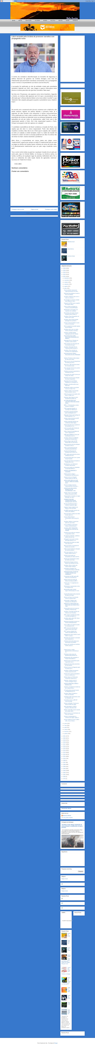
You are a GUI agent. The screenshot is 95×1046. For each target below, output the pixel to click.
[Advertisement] (72, 58)
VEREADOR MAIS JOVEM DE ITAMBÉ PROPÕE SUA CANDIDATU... (71, 573)
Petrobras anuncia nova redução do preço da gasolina (71, 378)
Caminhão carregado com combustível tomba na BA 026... (72, 569)
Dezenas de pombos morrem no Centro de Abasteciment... (71, 622)
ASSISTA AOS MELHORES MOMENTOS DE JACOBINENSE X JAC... (70, 489)
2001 (64, 774)
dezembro (66, 278)
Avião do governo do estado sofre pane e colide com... (72, 394)
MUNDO (45, 20)
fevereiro (66, 731)
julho (65, 288)
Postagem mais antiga (51, 209)
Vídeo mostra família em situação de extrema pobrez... (72, 549)
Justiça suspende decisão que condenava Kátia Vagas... (71, 422)
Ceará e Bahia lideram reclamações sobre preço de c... (71, 518)
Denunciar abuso (66, 808)
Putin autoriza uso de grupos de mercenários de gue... (71, 344)
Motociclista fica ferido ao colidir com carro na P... (71, 543)
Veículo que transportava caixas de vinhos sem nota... (71, 559)
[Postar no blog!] (16, 164)
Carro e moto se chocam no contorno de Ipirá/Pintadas (71, 307)
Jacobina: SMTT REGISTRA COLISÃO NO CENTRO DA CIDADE (71, 529)
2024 (64, 272)
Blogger (56, 1043)
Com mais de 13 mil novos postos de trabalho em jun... (72, 368)
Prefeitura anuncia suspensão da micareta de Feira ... (72, 372)
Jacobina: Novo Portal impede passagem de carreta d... (71, 320)
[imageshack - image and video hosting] (62, 884)
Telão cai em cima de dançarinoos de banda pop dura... (72, 362)
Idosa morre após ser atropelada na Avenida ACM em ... (71, 468)
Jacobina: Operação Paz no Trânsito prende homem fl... (71, 347)
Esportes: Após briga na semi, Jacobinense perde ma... (71, 398)
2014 (64, 750)
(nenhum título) (71, 256)
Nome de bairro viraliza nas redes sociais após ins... (72, 514)
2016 (64, 746)
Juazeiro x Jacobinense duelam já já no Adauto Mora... (72, 687)
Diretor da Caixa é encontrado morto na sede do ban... (71, 598)
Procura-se (69, 1003)
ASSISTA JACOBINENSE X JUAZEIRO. (70, 471)
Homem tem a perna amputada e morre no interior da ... (72, 674)
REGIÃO (60, 20)
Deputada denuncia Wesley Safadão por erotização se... (71, 381)
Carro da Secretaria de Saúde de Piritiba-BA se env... (72, 461)
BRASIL (20, 20)
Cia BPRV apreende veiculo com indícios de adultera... (71, 511)
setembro (66, 284)
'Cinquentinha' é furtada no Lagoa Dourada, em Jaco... (72, 496)
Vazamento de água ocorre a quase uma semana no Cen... (71, 562)
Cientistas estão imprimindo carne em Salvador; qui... (72, 697)
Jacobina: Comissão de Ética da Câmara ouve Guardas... (71, 612)
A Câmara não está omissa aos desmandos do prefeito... (71, 641)
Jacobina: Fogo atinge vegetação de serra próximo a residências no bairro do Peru (72, 826)
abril (65, 727)
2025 (64, 270)
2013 (64, 752)
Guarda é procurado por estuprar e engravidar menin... (72, 533)
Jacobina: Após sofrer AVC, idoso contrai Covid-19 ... (72, 619)
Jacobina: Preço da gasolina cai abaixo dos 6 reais (71, 317)
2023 (64, 274)
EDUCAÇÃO (28, 20)
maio (65, 725)
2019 (64, 740)
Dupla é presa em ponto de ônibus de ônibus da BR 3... (71, 580)
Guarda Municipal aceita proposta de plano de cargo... (72, 594)
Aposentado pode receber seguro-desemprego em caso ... (71, 591)
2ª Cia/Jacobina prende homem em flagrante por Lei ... (71, 691)
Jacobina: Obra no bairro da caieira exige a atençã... (70, 566)
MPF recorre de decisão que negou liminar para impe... (70, 628)
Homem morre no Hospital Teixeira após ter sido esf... (71, 478)
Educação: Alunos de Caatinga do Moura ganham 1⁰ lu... (72, 415)
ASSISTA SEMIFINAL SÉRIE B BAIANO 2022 (71, 684)
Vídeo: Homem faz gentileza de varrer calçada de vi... (71, 432)
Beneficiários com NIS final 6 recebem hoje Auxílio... (70, 464)
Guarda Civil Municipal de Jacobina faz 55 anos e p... (71, 451)
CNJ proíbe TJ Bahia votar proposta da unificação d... (71, 601)
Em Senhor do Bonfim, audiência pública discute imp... (71, 536)
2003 (64, 770)
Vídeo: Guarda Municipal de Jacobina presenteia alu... (70, 448)
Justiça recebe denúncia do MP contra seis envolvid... (71, 419)
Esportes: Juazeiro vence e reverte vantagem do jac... (70, 681)
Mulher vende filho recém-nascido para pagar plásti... (72, 710)
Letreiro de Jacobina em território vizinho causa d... (72, 645)
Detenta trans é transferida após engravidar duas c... (71, 661)
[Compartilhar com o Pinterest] (21, 164)
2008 (64, 760)
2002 (64, 772)
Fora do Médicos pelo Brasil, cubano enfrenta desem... (70, 525)
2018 (64, 742)
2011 (64, 756)
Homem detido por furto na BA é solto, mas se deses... (71, 720)
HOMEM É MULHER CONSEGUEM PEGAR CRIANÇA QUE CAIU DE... (71, 500)
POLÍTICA (52, 20)
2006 (64, 764)
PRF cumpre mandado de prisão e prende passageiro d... (71, 615)
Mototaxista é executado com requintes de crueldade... (71, 310)
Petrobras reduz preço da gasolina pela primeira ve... (71, 655)
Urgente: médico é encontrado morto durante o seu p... (71, 391)
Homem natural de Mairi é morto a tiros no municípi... (71, 323)
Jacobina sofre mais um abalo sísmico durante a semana (71, 330)
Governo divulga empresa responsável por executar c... (71, 485)
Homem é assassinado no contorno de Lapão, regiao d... (71, 717)
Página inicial (34, 209)
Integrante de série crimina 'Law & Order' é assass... (72, 635)
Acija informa (71, 249)
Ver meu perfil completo (67, 817)
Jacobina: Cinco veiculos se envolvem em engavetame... (71, 351)
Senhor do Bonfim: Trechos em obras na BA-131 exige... (71, 704)
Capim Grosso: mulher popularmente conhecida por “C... (71, 651)
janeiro (66, 733)
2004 (64, 768)
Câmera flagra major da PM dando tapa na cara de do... (71, 441)
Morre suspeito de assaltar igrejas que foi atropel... (72, 326)
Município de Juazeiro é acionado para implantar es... (72, 638)
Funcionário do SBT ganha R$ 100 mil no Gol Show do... (71, 577)
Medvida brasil (71, 241)
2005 (64, 766)
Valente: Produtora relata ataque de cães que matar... (71, 358)
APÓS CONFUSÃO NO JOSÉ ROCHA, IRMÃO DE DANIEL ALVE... (71, 481)
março (66, 729)
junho (65, 723)
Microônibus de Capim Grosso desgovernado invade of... (71, 313)
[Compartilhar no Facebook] (19, 164)
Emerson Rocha (67, 815)
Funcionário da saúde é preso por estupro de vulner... (72, 375)
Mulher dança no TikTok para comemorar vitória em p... (71, 677)
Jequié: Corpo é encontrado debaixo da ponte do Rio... (71, 493)
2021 (64, 736)
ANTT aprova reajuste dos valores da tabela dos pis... (71, 632)
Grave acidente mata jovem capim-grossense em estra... (71, 290)
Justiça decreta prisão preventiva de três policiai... (72, 664)
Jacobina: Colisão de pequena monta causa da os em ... (71, 671)
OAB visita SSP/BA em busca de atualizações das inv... (71, 435)
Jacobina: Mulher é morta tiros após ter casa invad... (71, 522)
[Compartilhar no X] (18, 164)
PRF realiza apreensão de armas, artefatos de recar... (72, 455)
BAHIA (13, 20)
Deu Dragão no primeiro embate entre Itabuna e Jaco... (71, 300)
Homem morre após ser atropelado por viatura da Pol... (72, 556)
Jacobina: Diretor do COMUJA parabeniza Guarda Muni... (71, 438)
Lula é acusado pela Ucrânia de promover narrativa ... (71, 428)
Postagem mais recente (18, 209)
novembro (66, 280)
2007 (64, 762)
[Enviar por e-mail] (15, 164)
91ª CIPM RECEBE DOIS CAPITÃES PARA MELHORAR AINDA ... (71, 402)
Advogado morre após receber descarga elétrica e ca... (71, 539)
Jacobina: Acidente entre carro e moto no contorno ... (71, 297)
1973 (64, 778)
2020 (64, 738)
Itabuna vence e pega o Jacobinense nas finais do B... (71, 474)
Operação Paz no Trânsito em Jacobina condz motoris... (71, 341)
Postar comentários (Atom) (36, 213)
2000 (64, 776)
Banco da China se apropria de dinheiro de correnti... (71, 546)
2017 (64, 744)
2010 (64, 758)
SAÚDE (67, 20)
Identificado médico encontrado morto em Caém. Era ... (71, 388)
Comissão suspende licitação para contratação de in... (71, 412)
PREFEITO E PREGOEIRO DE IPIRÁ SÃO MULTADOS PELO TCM (71, 605)
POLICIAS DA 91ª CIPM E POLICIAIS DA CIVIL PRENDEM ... (72, 355)
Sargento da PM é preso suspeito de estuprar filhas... (72, 304)
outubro (66, 282)
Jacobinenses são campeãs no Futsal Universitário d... (71, 658)
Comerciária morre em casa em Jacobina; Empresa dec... (71, 609)
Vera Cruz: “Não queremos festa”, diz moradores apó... (72, 365)
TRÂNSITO (75, 20)
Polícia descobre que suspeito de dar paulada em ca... (72, 425)
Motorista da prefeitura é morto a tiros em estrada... (72, 294)
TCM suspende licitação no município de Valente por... (71, 409)
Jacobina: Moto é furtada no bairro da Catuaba (70, 694)
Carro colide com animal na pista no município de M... (71, 625)
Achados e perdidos (69, 1011)
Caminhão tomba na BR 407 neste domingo (70, 700)
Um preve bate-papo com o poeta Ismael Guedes (72, 458)
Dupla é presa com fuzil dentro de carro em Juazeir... (72, 713)
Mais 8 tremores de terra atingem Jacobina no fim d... (72, 445)
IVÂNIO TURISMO (69, 989)
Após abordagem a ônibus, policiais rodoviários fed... (70, 707)
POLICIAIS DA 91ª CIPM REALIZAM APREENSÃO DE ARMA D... (71, 337)
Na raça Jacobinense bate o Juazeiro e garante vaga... (70, 504)
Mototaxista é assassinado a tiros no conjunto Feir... (72, 587)
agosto (66, 286)
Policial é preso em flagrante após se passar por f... (72, 668)
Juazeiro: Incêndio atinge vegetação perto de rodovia (71, 333)
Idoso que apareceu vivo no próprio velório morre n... (70, 553)
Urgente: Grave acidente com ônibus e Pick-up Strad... (71, 508)
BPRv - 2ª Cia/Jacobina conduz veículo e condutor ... (71, 405)
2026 (64, 268)
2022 (64, 276)
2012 (64, 754)
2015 (64, 748)
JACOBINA (37, 20)
